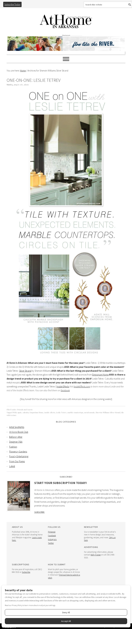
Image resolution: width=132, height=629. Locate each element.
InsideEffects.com (82, 386)
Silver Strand (25, 370)
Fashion (13, 446)
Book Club (18, 431)
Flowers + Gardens (18, 451)
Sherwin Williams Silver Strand (108, 412)
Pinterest (51, 531)
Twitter (51, 543)
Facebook (52, 535)
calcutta (26, 412)
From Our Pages (17, 461)
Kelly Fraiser (96, 554)
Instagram (52, 539)
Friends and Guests (25, 409)
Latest (12, 466)
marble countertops (75, 412)
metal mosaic (89, 412)
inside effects (49, 412)
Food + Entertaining (18, 456)
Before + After (15, 436)
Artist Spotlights (16, 427)
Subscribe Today (12, 4)
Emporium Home (100, 374)
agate (20, 412)
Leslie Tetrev (61, 412)
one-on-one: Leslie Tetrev (34, 80)
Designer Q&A (15, 441)
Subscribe (39, 512)
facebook (65, 390)
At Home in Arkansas (66, 20)
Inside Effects (63, 386)
